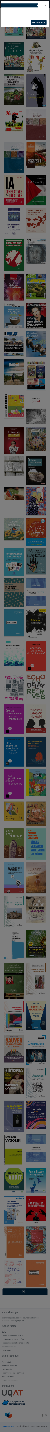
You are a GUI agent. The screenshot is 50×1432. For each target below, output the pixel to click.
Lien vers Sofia (38, 22)
